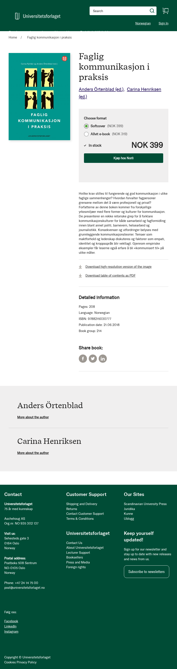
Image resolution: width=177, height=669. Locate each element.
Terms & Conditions (80, 519)
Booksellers (74, 557)
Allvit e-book (109, 134)
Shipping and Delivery (81, 504)
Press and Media (78, 562)
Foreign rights (76, 567)
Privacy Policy (26, 662)
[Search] (152, 10)
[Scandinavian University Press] (37, 16)
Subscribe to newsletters (146, 571)
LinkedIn (103, 359)
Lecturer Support (78, 553)
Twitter (93, 359)
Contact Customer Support (85, 514)
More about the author (33, 417)
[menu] (59, 32)
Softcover (107, 126)
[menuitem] (14, 32)
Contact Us (74, 543)
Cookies (10, 662)
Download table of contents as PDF (110, 276)
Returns (71, 509)
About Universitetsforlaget (85, 548)
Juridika (129, 509)
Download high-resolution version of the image (118, 267)
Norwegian (143, 23)
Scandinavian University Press (145, 504)
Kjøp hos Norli (124, 158)
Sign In (163, 23)
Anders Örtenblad (101, 89)
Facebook (83, 359)
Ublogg (129, 519)
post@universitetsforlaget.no (24, 588)
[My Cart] (165, 11)
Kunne (128, 514)
